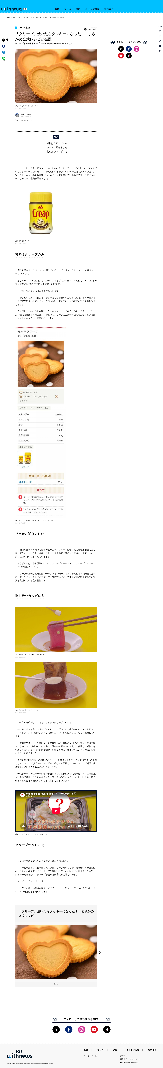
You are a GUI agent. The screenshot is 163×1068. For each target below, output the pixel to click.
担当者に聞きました (57, 147)
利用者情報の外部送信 (129, 1063)
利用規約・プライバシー (130, 1059)
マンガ (67, 9)
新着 (57, 9)
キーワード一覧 (90, 1056)
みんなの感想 (92, 29)
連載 (78, 9)
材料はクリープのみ (57, 143)
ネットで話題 (92, 9)
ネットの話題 (17, 17)
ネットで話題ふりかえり (24, 120)
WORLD (109, 9)
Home (8, 17)
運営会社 (123, 1056)
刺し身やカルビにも (57, 151)
